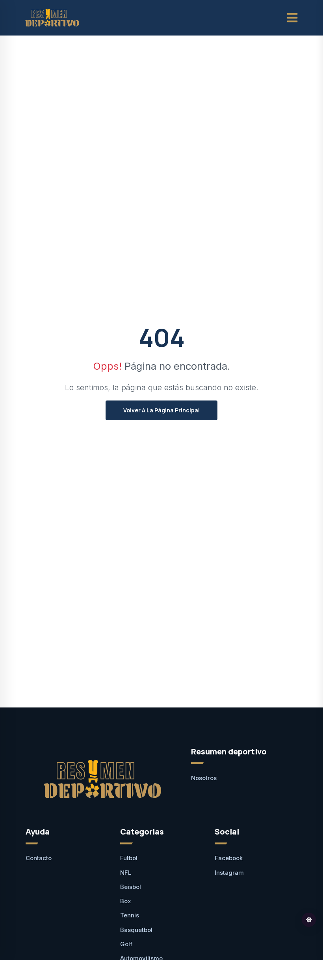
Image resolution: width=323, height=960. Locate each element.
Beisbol (130, 887)
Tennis (129, 915)
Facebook (229, 858)
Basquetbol (136, 930)
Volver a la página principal (161, 410)
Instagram (229, 872)
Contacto (39, 858)
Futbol (128, 858)
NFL (125, 872)
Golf (126, 944)
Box (125, 901)
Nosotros (204, 778)
